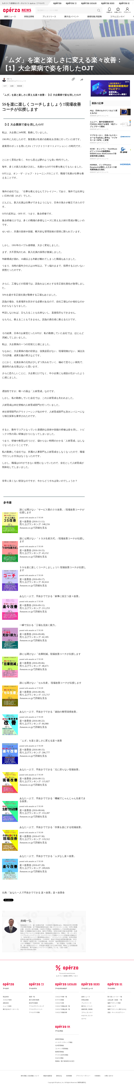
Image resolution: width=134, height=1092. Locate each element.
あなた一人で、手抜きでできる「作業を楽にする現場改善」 (51, 827)
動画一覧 (32, 997)
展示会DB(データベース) (11, 1009)
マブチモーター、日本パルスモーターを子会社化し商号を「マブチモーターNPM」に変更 (103, 137)
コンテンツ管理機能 (61, 1048)
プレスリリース (49, 16)
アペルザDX (59, 1031)
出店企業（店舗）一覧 (115, 1000)
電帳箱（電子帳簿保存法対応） (65, 1061)
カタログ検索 (7, 1000)
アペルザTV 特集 (34, 1012)
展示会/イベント (71, 16)
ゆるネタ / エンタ (87, 1015)
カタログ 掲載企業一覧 (62, 1006)
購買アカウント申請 (114, 1003)
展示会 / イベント (87, 1006)
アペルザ (6, 988)
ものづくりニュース (20, 81)
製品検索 (6, 997)
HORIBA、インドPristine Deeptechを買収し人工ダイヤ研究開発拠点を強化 (103, 167)
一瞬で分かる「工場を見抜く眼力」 (38, 625)
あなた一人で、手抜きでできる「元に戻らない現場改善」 (50, 769)
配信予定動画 (33, 1003)
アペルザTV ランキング (36, 1006)
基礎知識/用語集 (94, 16)
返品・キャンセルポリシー (116, 1012)
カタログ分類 (59, 1003)
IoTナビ (83, 1019)
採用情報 (69, 1076)
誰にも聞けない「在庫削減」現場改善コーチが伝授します (50, 654)
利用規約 (97, 1076)
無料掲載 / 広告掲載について (30, 1076)
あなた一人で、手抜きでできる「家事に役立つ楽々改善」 (50, 596)
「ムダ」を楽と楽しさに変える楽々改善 (40, 740)
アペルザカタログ (61, 988)
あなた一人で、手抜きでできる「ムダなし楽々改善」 (47, 856)
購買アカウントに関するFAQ (117, 1009)
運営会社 (59, 1076)
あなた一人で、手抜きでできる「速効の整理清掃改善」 (48, 711)
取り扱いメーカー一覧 (115, 997)
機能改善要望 (47, 1076)
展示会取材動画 (34, 1000)
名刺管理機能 (59, 1045)
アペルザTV (33, 988)
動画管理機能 (59, 1052)
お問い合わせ (109, 1076)
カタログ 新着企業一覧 (62, 1009)
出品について (112, 1006)
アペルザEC (111, 988)
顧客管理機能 (59, 1039)
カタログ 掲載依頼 (61, 1012)
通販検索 (6, 1003)
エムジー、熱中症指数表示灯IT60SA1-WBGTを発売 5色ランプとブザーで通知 (103, 124)
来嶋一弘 (9, 79)
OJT (5, 86)
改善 (11, 86)
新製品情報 (29, 16)
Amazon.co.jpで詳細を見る (33, 527)
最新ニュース (10, 16)
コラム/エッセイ (117, 16)
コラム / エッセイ (87, 1012)
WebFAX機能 (59, 1058)
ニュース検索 (7, 1006)
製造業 (19, 86)
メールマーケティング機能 (63, 1042)
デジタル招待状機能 (61, 1055)
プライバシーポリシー (83, 1076)
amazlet (31, 518)
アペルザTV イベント (36, 1009)
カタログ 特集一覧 (61, 997)
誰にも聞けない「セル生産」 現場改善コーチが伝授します (50, 683)
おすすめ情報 (59, 1000)
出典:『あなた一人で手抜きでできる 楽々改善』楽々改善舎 (33, 892)
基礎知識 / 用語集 (87, 1009)
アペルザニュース (87, 988)
